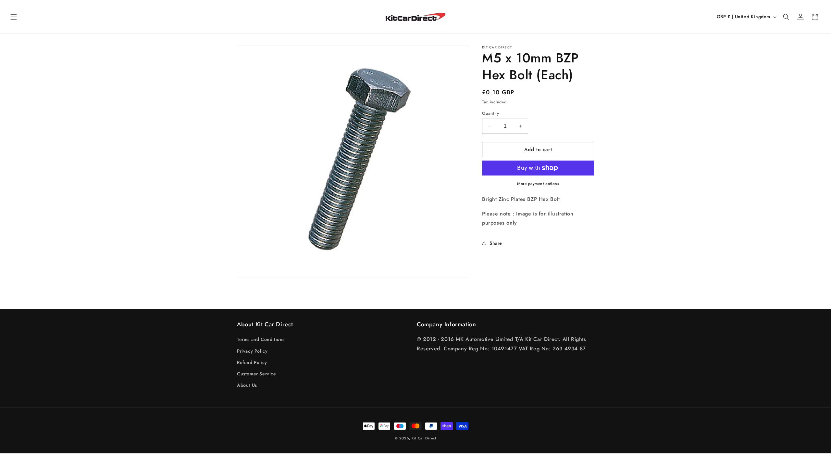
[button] (13, 17)
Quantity (490, 113)
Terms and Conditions (261, 339)
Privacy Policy (252, 351)
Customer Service (256, 373)
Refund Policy (252, 362)
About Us (247, 385)
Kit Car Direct (424, 438)
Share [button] (496, 243)
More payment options (538, 184)
